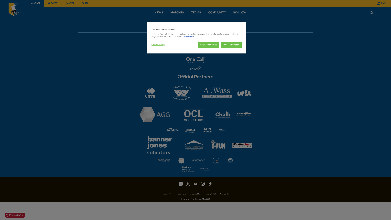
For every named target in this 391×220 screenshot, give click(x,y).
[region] (196, 37)
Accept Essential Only (208, 45)
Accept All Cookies (231, 45)
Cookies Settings (158, 45)
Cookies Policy (188, 36)
